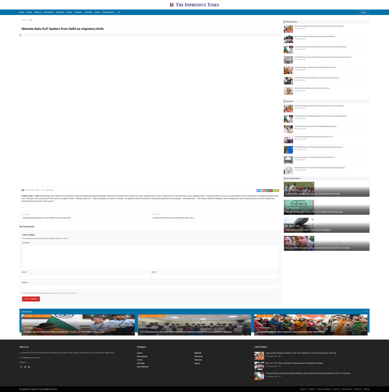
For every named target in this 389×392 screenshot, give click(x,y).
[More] (277, 190)
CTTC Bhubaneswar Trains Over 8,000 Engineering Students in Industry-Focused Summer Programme (186, 331)
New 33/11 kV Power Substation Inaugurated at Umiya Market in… (315, 36)
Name (24, 272)
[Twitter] (261, 190)
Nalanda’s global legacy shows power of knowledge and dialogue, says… (314, 212)
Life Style (88, 12)
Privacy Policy (347, 389)
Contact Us (358, 389)
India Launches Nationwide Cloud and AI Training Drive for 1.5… (314, 137)
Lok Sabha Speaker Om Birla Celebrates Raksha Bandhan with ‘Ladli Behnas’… (291, 331)
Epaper (363, 12)
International (48, 12)
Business (78, 12)
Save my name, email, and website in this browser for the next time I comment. (50, 293)
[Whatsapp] (274, 190)
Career (69, 12)
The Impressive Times (31, 190)
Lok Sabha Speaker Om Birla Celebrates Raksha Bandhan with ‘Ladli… (316, 67)
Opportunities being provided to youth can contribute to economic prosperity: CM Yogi (301, 353)
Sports (97, 12)
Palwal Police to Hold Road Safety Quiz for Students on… (312, 88)
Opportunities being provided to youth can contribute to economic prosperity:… (320, 26)
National (38, 12)
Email (154, 272)
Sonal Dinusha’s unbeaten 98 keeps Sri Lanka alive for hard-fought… (313, 194)
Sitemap (367, 389)
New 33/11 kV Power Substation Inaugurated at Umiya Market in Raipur (294, 363)
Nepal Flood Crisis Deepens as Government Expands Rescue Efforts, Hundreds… (318, 248)
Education (60, 12)
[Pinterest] (271, 190)
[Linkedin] (268, 190)
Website (24, 282)
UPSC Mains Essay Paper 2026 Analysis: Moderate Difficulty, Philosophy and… (319, 147)
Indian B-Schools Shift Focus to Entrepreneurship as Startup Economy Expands (320, 168)
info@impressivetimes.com (31, 357)
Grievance (336, 389)
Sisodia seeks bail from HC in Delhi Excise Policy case (173, 218)
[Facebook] (258, 190)
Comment (26, 243)
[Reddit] (264, 190)
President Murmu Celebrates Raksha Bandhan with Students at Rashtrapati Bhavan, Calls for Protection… (308, 373)
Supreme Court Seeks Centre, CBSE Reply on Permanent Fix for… (315, 157)
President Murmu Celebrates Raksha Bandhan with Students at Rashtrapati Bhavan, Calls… (64, 331)
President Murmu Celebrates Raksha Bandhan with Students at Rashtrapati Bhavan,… (321, 47)
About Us (303, 389)
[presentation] (364, 311)
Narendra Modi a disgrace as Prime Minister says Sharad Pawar (47, 218)
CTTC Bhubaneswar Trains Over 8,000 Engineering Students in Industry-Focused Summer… (323, 57)
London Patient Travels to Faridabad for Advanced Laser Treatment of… (317, 78)
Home (21, 12)
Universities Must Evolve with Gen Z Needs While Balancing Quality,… (316, 126)
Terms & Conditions (324, 389)
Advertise (312, 389)
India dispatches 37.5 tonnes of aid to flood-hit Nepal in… (308, 230)
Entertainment (108, 12)
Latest (29, 12)
